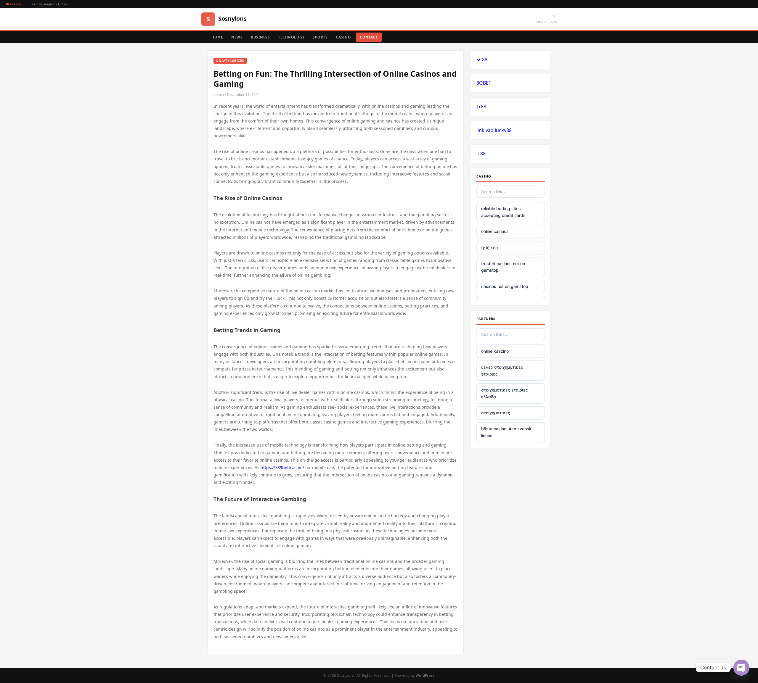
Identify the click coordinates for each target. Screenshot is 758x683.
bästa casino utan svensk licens (506, 432)
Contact (369, 37)
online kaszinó (495, 351)
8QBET (483, 83)
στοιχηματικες (495, 412)
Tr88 (481, 106)
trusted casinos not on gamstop (503, 267)
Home (217, 37)
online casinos (495, 231)
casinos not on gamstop (504, 286)
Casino (343, 37)
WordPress (425, 675)
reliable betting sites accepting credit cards (503, 212)
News (237, 37)
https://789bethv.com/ (282, 467)
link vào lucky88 (494, 130)
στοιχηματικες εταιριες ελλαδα (504, 393)
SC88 (481, 59)
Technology (291, 37)
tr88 (481, 153)
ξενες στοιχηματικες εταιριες (502, 370)
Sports (320, 37)
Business (260, 37)
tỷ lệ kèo (489, 247)
